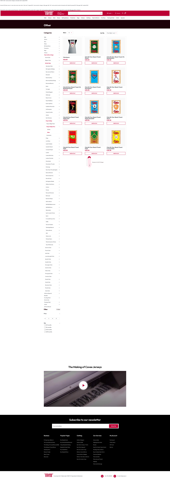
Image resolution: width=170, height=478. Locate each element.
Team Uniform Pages (50, 22)
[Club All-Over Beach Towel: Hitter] (116, 76)
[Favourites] (123, 13)
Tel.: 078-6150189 (108, 476)
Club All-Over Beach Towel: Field (71, 148)
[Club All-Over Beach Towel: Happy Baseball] (94, 107)
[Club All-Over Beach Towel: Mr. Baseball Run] (116, 46)
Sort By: (102, 33)
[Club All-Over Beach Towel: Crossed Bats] (116, 137)
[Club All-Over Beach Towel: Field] (72, 137)
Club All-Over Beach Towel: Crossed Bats (115, 148)
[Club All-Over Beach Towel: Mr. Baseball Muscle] (72, 76)
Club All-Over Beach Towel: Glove (115, 118)
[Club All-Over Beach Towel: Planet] (94, 46)
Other (76, 22)
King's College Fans (70, 22)
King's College (63, 22)
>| (89, 165)
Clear (58, 309)
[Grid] (121, 33)
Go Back (47, 4)
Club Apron (66, 57)
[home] (44, 22)
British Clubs (57, 22)
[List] (125, 33)
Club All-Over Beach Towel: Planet (93, 57)
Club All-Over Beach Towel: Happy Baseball (93, 118)
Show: (64, 32)
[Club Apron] (72, 46)
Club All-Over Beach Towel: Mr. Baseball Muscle (72, 87)
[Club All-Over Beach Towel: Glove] (116, 107)
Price (45, 313)
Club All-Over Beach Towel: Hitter (115, 87)
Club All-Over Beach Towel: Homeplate (93, 87)
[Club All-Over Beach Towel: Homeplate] (94, 76)
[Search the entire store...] (101, 13)
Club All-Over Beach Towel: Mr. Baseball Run (116, 57)
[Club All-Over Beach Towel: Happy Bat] (72, 107)
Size (45, 323)
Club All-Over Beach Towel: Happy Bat (71, 118)
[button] (72, 63)
